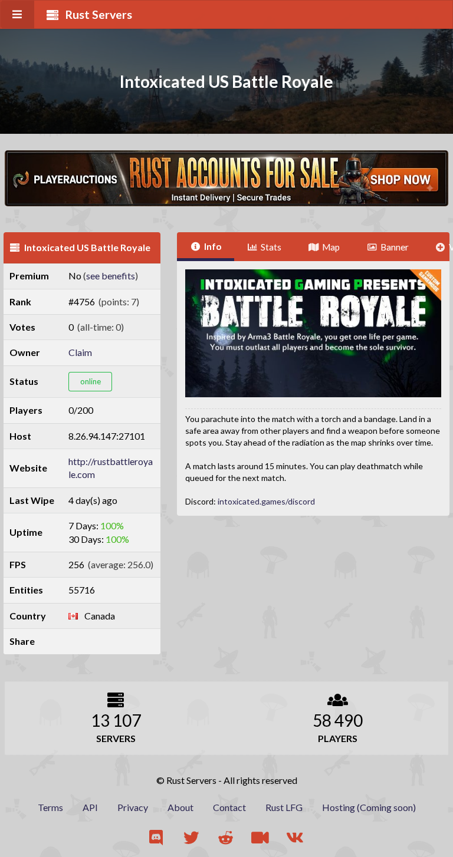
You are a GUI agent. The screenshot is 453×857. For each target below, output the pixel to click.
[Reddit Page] (226, 837)
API (90, 807)
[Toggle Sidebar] (17, 14)
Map (331, 247)
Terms (50, 807)
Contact (229, 807)
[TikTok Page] (261, 837)
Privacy (132, 807)
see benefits (110, 275)
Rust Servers (98, 14)
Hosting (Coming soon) (369, 807)
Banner (394, 247)
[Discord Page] (157, 837)
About (180, 807)
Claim (80, 352)
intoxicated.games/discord (266, 501)
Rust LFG (284, 807)
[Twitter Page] (192, 837)
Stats (271, 247)
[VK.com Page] (295, 837)
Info (212, 246)
